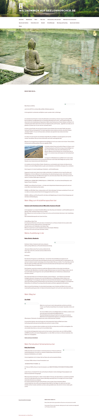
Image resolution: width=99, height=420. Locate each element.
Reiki (36, 19)
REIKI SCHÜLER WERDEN (31, 337)
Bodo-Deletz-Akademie (32, 238)
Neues (20, 26)
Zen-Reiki (27, 299)
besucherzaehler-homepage (25, 399)
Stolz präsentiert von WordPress (26, 415)
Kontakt (43, 22)
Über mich (42, 19)
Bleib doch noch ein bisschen (69, 19)
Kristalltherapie (50, 22)
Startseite (21, 19)
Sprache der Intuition (23, 22)
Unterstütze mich (35, 22)
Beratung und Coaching (62, 22)
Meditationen (29, 19)
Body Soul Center (30, 347)
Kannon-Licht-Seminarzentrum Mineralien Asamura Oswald (42, 205)
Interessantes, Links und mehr (54, 19)
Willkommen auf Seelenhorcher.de (47, 10)
